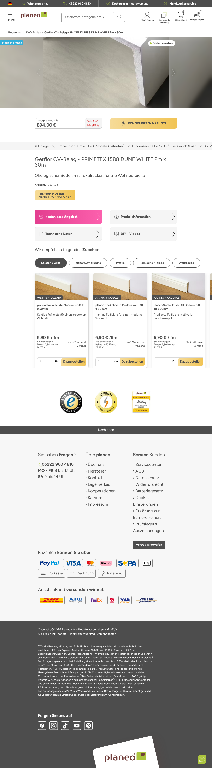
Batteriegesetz (149, 490)
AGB (139, 471)
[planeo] (125, 757)
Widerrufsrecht (149, 484)
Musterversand (130, 3)
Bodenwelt (15, 32)
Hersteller (97, 471)
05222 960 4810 (80, 3)
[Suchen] (119, 17)
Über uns (96, 464)
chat (37, 3)
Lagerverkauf (100, 484)
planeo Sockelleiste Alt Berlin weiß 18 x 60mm (177, 307)
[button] (10, 3)
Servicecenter (148, 464)
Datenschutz (147, 477)
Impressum (98, 504)
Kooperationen (102, 490)
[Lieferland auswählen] (10, 3)
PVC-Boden (33, 32)
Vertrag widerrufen (149, 545)
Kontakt (95, 477)
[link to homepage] (34, 15)
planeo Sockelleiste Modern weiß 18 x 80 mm (119, 307)
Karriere (95, 497)
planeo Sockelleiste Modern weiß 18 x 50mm (61, 307)
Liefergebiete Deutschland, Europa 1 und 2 (62, 672)
